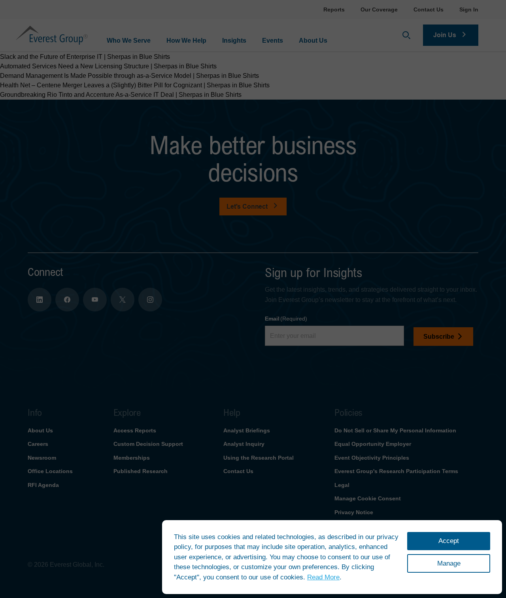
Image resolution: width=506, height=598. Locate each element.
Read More (323, 577)
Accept (448, 541)
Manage (449, 563)
